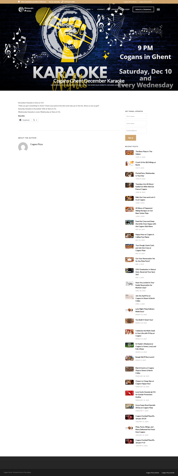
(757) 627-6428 (69, 2)
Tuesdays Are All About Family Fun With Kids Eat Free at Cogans (144, 186)
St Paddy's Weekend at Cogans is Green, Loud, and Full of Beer (145, 346)
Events (77, 9)
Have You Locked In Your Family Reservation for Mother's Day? (144, 285)
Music (124, 85)
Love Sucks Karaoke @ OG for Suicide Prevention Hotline (145, 394)
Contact (101, 9)
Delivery (126, 9)
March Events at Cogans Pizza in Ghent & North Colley (144, 370)
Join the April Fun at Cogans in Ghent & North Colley (145, 298)
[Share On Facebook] (6, 471)
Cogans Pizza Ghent (130, 2)
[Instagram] (159, 2)
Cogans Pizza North (145, 2)
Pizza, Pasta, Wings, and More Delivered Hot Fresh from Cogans (145, 429)
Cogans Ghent (114, 85)
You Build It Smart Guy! (144, 320)
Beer (89, 9)
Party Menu (65, 9)
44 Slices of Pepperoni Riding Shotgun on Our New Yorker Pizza (144, 210)
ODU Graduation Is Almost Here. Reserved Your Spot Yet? (145, 271)
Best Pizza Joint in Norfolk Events (89, 85)
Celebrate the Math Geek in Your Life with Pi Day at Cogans (145, 333)
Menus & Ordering (143, 9)
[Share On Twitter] (9, 471)
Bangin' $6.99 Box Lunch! (144, 357)
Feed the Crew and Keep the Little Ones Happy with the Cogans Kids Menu (145, 223)
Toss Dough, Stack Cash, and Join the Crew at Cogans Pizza (144, 247)
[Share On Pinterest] (13, 471)
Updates (114, 9)
